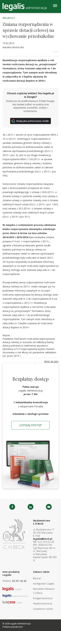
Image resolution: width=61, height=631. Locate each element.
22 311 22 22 (19, 580)
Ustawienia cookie (43, 608)
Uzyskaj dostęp (30, 425)
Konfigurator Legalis (43, 583)
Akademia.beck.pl (42, 603)
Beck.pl (37, 578)
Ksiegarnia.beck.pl (42, 598)
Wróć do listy (51, 361)
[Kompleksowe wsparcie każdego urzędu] (25, 7)
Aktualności (9, 17)
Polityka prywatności (13, 626)
